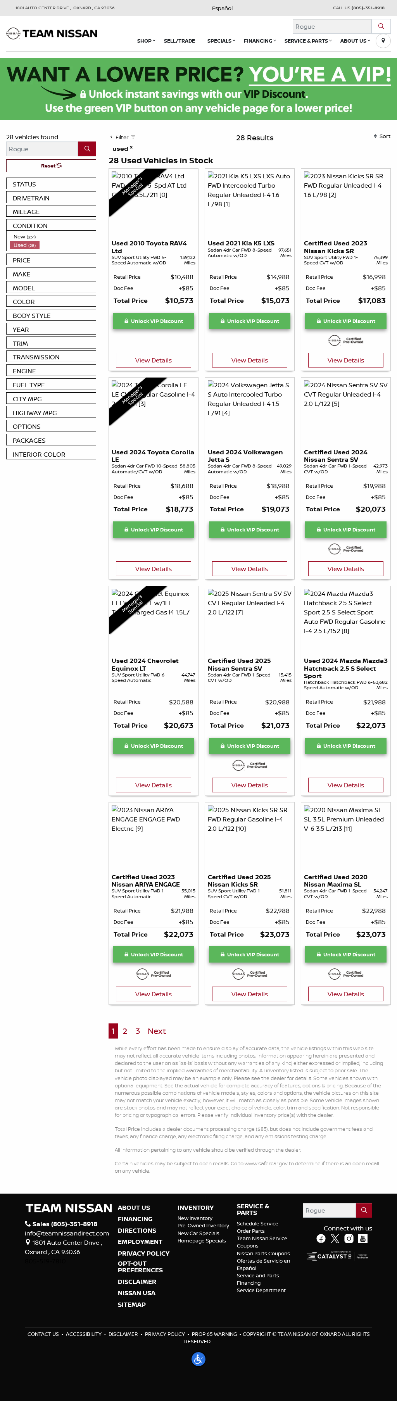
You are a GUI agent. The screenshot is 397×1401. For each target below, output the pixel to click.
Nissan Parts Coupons (263, 1253)
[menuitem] (53, 236)
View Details (153, 360)
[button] (144, 41)
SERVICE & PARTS (253, 1209)
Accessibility (84, 1333)
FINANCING (135, 1219)
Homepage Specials (202, 1240)
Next (157, 1031)
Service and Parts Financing (258, 1279)
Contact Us (43, 1333)
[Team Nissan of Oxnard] (51, 32)
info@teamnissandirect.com (67, 1233)
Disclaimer (137, 1281)
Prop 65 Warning (214, 1333)
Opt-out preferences (140, 1267)
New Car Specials (198, 1233)
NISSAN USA (136, 1293)
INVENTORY (196, 1207)
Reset (49, 165)
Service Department (261, 1290)
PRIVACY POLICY (143, 1253)
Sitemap (132, 1304)
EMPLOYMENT (140, 1242)
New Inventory (195, 1218)
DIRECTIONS (137, 1230)
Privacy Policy (165, 1333)
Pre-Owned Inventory (203, 1225)
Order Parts (251, 1230)
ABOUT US (134, 1207)
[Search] (381, 26)
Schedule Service (257, 1223)
